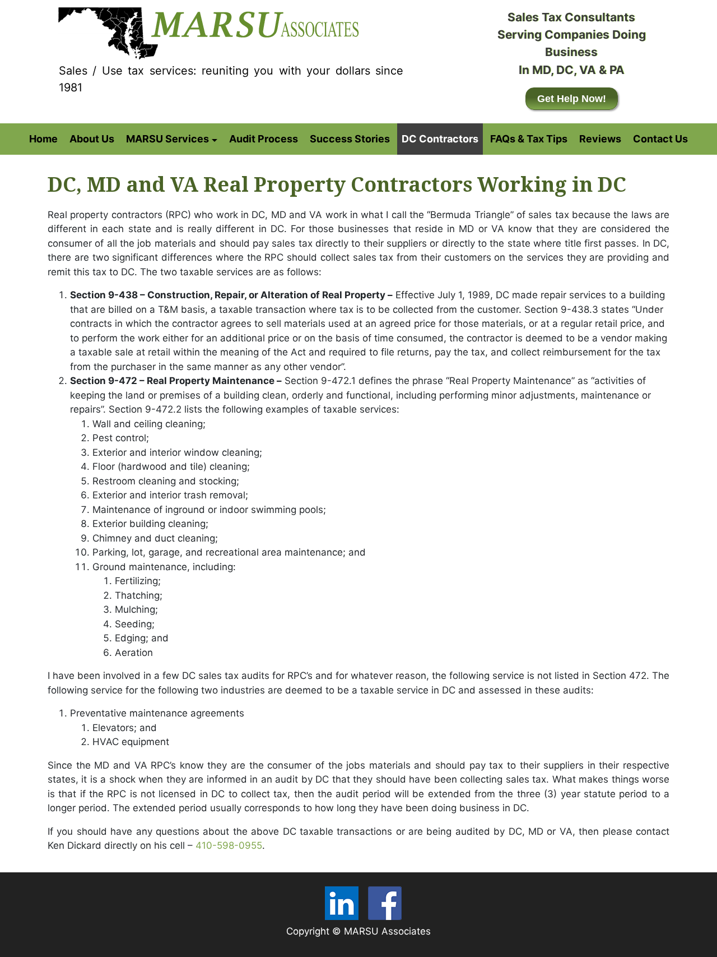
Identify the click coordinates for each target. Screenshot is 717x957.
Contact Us (660, 139)
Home (43, 139)
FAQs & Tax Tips (528, 139)
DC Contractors (440, 139)
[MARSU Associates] (207, 30)
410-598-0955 (228, 845)
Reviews (600, 139)
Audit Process (263, 139)
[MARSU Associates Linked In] (341, 903)
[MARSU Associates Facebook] (385, 903)
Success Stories (350, 139)
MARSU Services (167, 139)
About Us (91, 139)
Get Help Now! (571, 98)
